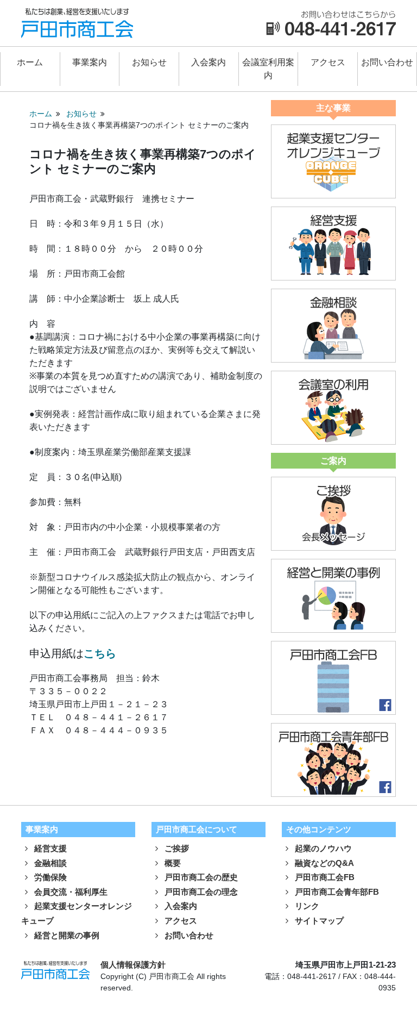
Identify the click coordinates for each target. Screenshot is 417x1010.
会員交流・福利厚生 (70, 891)
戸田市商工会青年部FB (336, 891)
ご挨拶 (175, 848)
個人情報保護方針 (133, 964)
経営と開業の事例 (65, 935)
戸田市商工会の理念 (200, 891)
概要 (171, 863)
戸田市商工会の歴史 (200, 877)
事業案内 (89, 62)
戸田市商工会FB (324, 877)
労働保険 (49, 877)
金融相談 (49, 863)
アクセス (328, 62)
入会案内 (208, 62)
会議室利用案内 (268, 69)
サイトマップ (318, 920)
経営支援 (49, 848)
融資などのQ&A (323, 863)
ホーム (30, 62)
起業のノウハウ (322, 848)
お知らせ (149, 62)
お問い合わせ (387, 62)
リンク (306, 906)
